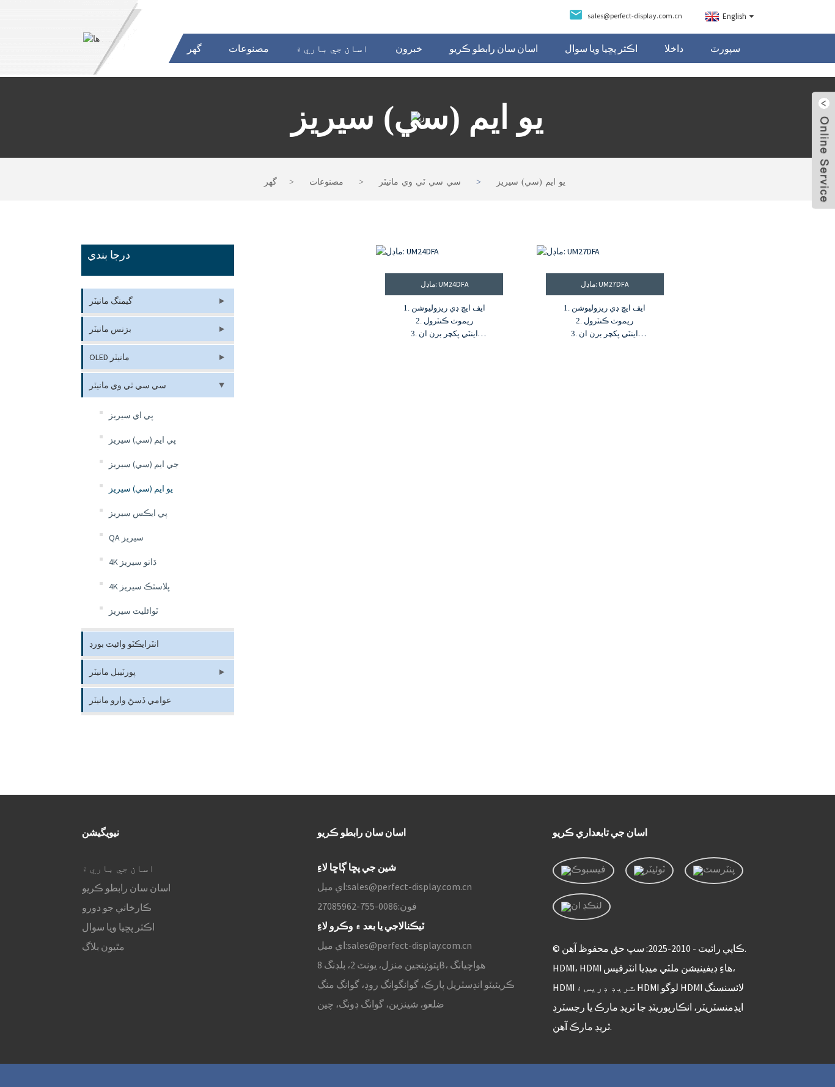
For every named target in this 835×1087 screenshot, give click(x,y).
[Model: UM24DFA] (444, 251)
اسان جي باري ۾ (332, 48)
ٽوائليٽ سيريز (133, 610)
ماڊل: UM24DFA (444, 284)
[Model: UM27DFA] (605, 251)
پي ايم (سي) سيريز (142, 439)
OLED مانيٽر (109, 357)
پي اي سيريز (131, 415)
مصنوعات (249, 48)
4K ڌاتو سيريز (132, 561)
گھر (194, 48)
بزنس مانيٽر (110, 328)
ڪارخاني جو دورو (117, 907)
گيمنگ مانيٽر (111, 300)
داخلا (673, 48)
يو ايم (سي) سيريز (530, 181)
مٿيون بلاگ (103, 946)
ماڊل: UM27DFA (604, 284)
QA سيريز (126, 537)
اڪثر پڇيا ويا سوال (601, 48)
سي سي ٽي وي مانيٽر (420, 181)
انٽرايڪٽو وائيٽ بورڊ (124, 643)
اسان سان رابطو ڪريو (493, 48)
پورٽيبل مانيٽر (112, 671)
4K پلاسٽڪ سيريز (139, 586)
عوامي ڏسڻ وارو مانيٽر (130, 700)
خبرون (408, 48)
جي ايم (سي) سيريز (144, 464)
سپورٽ (725, 48)
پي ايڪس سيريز (138, 512)
